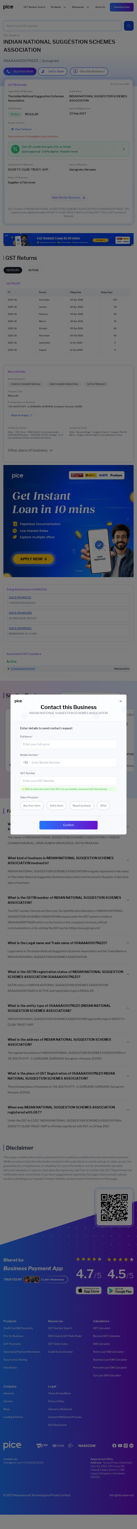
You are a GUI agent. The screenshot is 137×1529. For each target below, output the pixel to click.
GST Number (27, 773)
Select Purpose (29, 797)
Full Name (26, 736)
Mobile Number (29, 754)
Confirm (68, 825)
